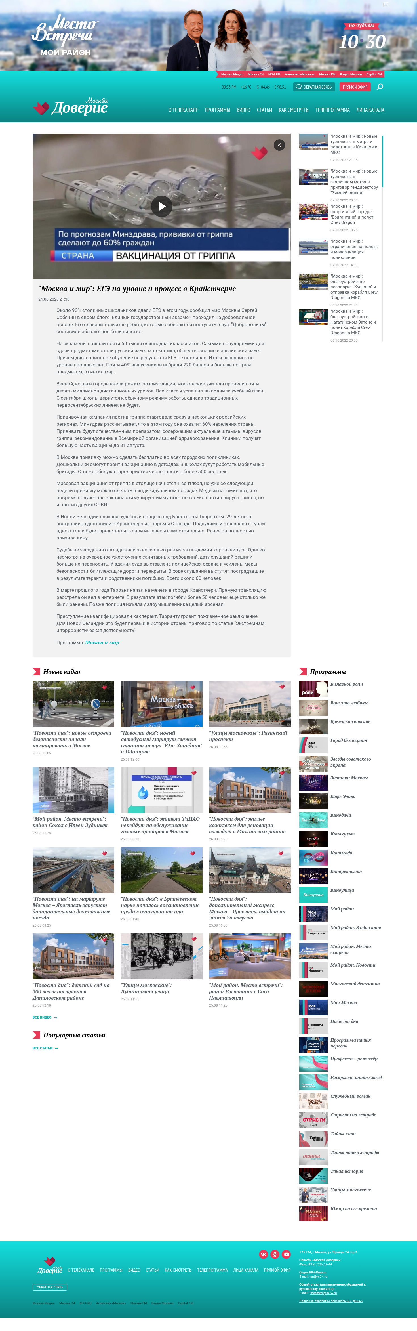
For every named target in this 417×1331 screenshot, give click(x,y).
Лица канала (370, 109)
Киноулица (342, 890)
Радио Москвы (351, 74)
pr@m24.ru (318, 1276)
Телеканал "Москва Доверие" (70, 106)
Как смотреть (294, 109)
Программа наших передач (350, 1043)
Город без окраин (348, 740)
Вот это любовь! (349, 703)
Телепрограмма (332, 109)
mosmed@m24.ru (323, 1293)
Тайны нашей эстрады (354, 1152)
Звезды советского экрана (350, 762)
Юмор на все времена (353, 1208)
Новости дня (344, 1021)
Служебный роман (350, 1096)
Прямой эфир (355, 87)
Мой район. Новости (352, 965)
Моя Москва (343, 1002)
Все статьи (42, 1048)
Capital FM (374, 74)
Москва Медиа (232, 74)
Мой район (342, 909)
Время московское (350, 721)
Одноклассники (274, 1254)
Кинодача (340, 815)
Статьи (264, 109)
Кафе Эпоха (342, 796)
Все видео (42, 1017)
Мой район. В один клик (355, 927)
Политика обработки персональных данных (331, 1301)
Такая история (346, 1171)
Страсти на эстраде (353, 1115)
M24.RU (274, 74)
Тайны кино (343, 1133)
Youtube (286, 1254)
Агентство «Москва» (300, 74)
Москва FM (327, 74)
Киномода (341, 852)
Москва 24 (256, 74)
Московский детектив (355, 984)
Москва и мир (102, 642)
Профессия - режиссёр (354, 1058)
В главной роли (346, 684)
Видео (243, 109)
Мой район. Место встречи (350, 949)
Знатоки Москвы (349, 777)
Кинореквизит (346, 871)
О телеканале (183, 109)
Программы (217, 109)
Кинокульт (342, 834)
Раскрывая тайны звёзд (356, 1077)
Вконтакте (263, 1254)
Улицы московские (350, 1190)
